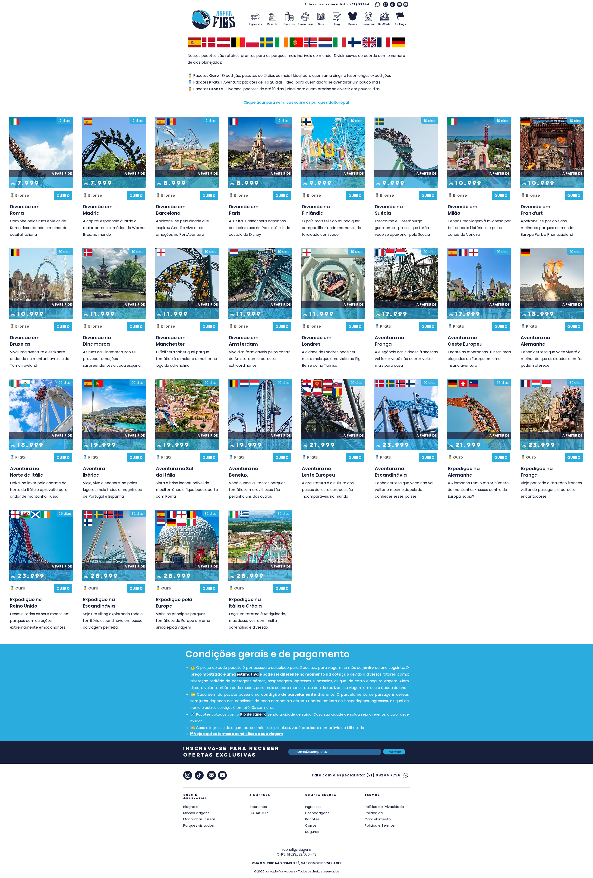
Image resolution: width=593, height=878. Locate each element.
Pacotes (312, 819)
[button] (296, 102)
